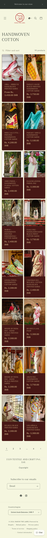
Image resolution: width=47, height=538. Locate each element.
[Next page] (40, 448)
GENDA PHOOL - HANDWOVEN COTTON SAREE (11, 282)
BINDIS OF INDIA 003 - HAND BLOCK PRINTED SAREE (11, 332)
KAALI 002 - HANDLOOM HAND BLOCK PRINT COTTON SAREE (34, 233)
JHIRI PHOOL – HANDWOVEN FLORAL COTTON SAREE (12, 184)
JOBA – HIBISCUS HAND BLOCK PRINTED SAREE (12, 87)
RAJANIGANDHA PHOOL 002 (33, 182)
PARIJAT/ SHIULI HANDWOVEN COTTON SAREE (34, 135)
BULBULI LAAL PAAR (33, 330)
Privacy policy (33, 525)
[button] (5, 18)
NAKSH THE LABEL (22, 522)
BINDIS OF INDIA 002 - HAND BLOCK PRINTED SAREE (11, 380)
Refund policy (21, 525)
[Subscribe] (37, 486)
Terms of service (18, 529)
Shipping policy (32, 529)
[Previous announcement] (4, 4)
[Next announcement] (42, 4)
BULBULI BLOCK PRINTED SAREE (11, 427)
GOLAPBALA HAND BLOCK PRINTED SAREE (33, 428)
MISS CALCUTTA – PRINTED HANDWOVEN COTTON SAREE (12, 136)
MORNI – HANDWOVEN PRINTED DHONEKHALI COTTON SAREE (11, 234)
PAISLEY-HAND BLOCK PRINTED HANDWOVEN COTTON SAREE (33, 88)
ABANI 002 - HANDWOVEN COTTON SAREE (33, 379)
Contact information (24, 532)
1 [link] (6, 449)
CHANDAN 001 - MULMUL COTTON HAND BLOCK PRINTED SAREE (34, 283)
